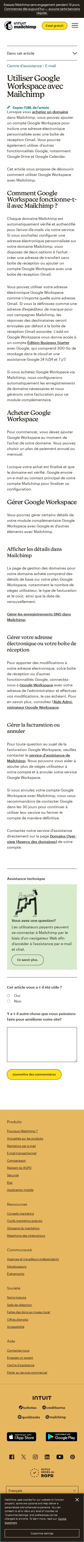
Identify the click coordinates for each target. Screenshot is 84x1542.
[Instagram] (35, 1458)
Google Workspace (36, 685)
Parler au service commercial (27, 1372)
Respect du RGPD (19, 1168)
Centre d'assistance (24, 65)
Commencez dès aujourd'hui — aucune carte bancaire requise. (42, 11)
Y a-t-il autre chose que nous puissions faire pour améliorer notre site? (41, 1016)
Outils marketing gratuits (24, 1221)
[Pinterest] (72, 1458)
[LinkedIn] (47, 1458)
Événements (15, 1274)
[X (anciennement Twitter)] (23, 1458)
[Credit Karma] (53, 1408)
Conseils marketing (20, 1213)
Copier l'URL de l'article (30, 107)
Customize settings (42, 1533)
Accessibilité (15, 1327)
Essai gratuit (54, 25)
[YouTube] (60, 1458)
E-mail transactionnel (21, 1153)
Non (17, 1001)
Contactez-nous (18, 1350)
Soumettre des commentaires (34, 1074)
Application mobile (20, 1190)
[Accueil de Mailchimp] (20, 25)
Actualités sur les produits (25, 1138)
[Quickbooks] (29, 1418)
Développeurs (16, 1266)
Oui (17, 995)
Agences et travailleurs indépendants (33, 1259)
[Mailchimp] (56, 1418)
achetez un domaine (50, 111)
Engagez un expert (20, 1358)
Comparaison (16, 1160)
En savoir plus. (27, 960)
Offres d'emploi (17, 1319)
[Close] (77, 1499)
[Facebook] (12, 1458)
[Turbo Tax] (28, 1408)
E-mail (50, 65)
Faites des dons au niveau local (28, 1312)
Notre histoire (16, 1297)
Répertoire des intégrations (26, 1236)
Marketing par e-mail (21, 1146)
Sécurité (13, 1175)
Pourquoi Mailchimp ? (22, 1131)
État (10, 1183)
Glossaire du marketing (23, 1228)
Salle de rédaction (19, 1305)
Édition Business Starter (48, 342)
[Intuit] (42, 1398)
